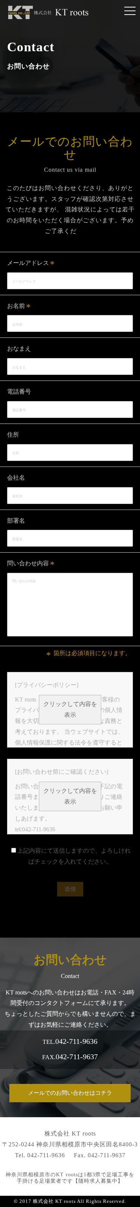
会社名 (16, 477)
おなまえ (19, 348)
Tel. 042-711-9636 (40, 1155)
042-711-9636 (76, 1041)
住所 (13, 434)
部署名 (16, 520)
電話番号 (19, 391)
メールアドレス (28, 263)
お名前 (16, 306)
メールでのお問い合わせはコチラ (70, 1093)
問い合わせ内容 (28, 563)
